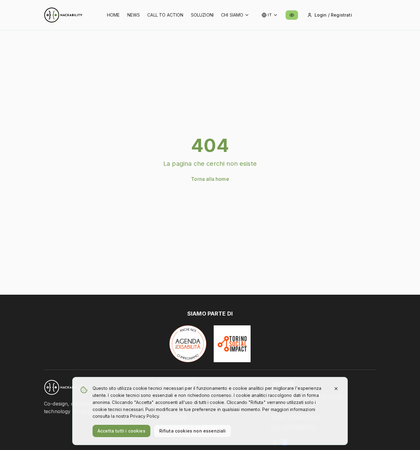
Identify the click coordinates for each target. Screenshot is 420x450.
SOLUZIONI (202, 14)
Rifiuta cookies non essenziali (192, 430)
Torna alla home (210, 179)
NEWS (133, 14)
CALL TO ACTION (165, 14)
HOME (113, 14)
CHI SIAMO (232, 14)
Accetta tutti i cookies (121, 430)
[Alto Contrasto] (291, 15)
